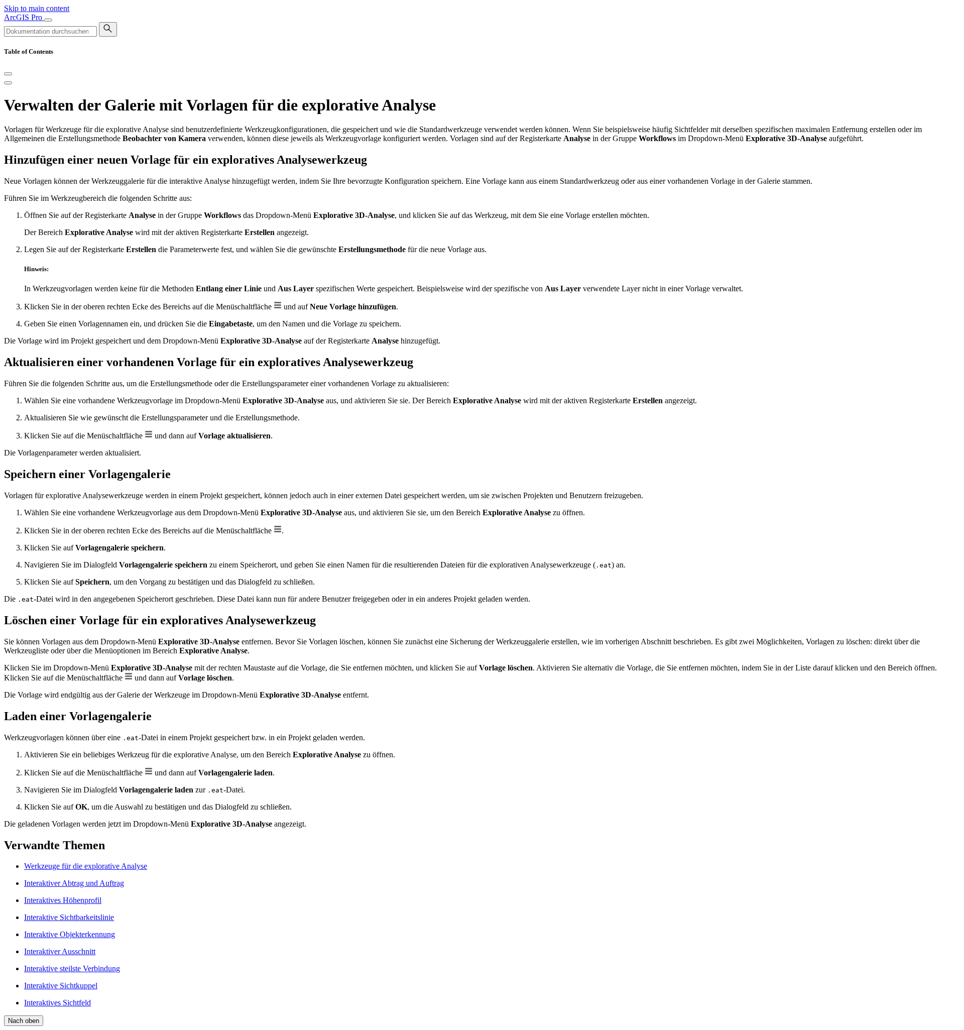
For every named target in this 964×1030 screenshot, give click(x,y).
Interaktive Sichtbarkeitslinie (69, 917)
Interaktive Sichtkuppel (60, 985)
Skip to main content (36, 8)
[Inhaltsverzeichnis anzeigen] (8, 82)
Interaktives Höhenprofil (62, 900)
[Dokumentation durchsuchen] (108, 29)
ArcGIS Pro (24, 17)
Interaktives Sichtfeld (57, 1002)
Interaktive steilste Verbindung (72, 968)
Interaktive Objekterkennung (69, 934)
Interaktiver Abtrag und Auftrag (74, 883)
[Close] (8, 73)
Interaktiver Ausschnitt (59, 951)
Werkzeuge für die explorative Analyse (85, 866)
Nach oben (23, 1020)
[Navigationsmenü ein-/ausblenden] (48, 20)
